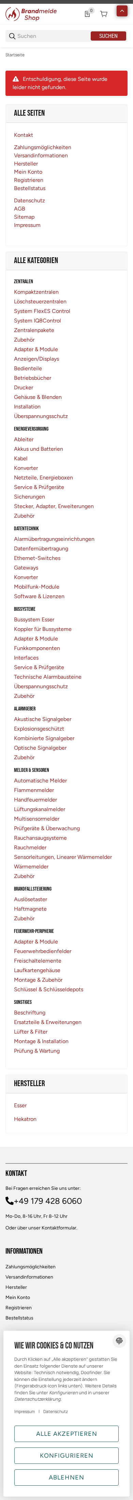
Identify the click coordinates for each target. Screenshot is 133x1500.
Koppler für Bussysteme (43, 629)
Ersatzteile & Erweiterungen (48, 1022)
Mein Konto (17, 1297)
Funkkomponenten (37, 648)
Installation (27, 406)
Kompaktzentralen (36, 292)
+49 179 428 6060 (48, 1201)
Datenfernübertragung (41, 548)
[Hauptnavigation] (66, 2)
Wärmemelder (31, 866)
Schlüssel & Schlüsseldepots (48, 989)
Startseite (15, 55)
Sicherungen (29, 496)
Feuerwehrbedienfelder (42, 951)
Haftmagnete (30, 909)
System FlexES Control (42, 311)
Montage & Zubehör (38, 980)
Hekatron (25, 1119)
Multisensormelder (36, 819)
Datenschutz (55, 1411)
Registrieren (18, 1308)
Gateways (26, 567)
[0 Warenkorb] (103, 13)
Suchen (108, 36)
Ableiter (23, 439)
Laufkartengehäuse (37, 970)
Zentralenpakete (34, 330)
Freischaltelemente (37, 960)
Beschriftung (29, 1012)
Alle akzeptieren (66, 1434)
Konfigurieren (66, 1455)
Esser (20, 1105)
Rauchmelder (30, 847)
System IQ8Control (37, 320)
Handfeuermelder (35, 799)
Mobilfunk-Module (36, 586)
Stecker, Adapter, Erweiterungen (54, 506)
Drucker (23, 387)
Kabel (21, 458)
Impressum (24, 1411)
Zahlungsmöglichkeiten (30, 1267)
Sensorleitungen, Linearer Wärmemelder (63, 857)
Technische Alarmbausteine (48, 677)
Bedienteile (28, 368)
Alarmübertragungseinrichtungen (54, 539)
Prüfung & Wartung (37, 1051)
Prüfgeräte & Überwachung (47, 828)
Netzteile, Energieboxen (43, 477)
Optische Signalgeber (40, 748)
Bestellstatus (19, 1318)
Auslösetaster (30, 899)
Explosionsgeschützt (39, 728)
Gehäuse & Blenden (38, 397)
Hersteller (16, 1287)
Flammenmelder (34, 790)
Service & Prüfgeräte (39, 487)
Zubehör (24, 339)
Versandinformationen (29, 1277)
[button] (122, 10)
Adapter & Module (36, 349)
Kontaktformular (59, 1228)
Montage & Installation (41, 1041)
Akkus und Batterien (38, 449)
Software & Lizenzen (39, 596)
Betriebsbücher (32, 378)
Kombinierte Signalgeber (44, 738)
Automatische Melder (40, 780)
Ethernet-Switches (37, 558)
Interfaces (26, 657)
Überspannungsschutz (41, 416)
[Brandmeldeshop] (31, 13)
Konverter (26, 468)
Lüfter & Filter (30, 1031)
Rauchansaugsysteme (40, 838)
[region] (66, 54)
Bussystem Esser (34, 619)
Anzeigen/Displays (36, 359)
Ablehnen (66, 1477)
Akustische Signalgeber (42, 719)
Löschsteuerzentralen (40, 301)
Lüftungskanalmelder (39, 809)
